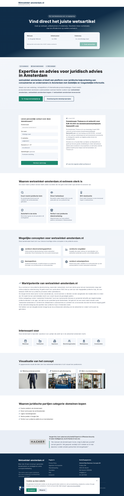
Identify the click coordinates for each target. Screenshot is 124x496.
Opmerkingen (28, 151)
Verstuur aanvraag (39, 163)
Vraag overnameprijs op (32, 99)
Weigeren (42, 490)
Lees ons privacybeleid (73, 486)
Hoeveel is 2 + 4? (26, 145)
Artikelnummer (55, 36)
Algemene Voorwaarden (55, 465)
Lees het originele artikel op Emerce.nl (79, 164)
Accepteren (31, 490)
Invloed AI (51, 475)
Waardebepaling (53, 468)
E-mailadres (24, 138)
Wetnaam (30, 36)
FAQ (50, 472)
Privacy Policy (53, 463)
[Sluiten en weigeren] (97, 480)
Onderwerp (78, 36)
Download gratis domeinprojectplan (59, 99)
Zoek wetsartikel (89, 44)
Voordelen (52, 470)
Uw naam (24, 131)
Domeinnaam (25, 124)
